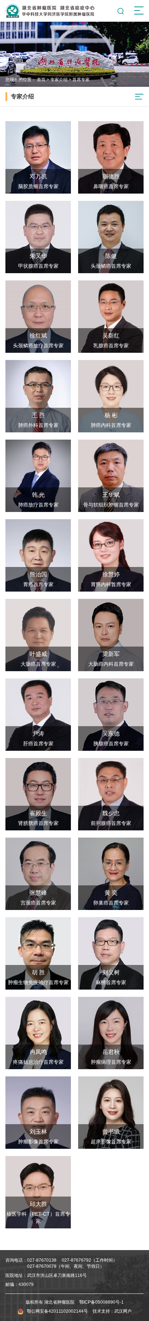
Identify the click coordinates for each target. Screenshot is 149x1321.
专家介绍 (59, 79)
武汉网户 (123, 1311)
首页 (41, 79)
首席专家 (81, 79)
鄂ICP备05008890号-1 (101, 1302)
